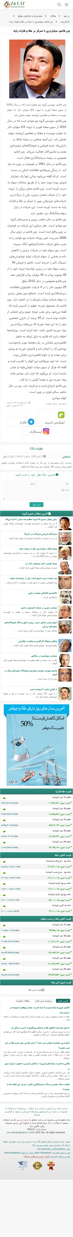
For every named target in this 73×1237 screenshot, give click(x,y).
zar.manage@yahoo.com (20, 1132)
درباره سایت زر (61, 1108)
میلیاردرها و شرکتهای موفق (30, 15)
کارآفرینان (64, 21)
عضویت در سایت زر (58, 1111)
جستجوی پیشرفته (39, 1111)
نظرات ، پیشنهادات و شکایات (20, 1108)
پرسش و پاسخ (22, 1111)
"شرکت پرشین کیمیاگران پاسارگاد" (36, 1156)
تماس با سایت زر (44, 1108)
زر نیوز (66, 15)
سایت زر (24, 1119)
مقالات (53, 15)
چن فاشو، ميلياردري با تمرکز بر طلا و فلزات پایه (31, 21)
